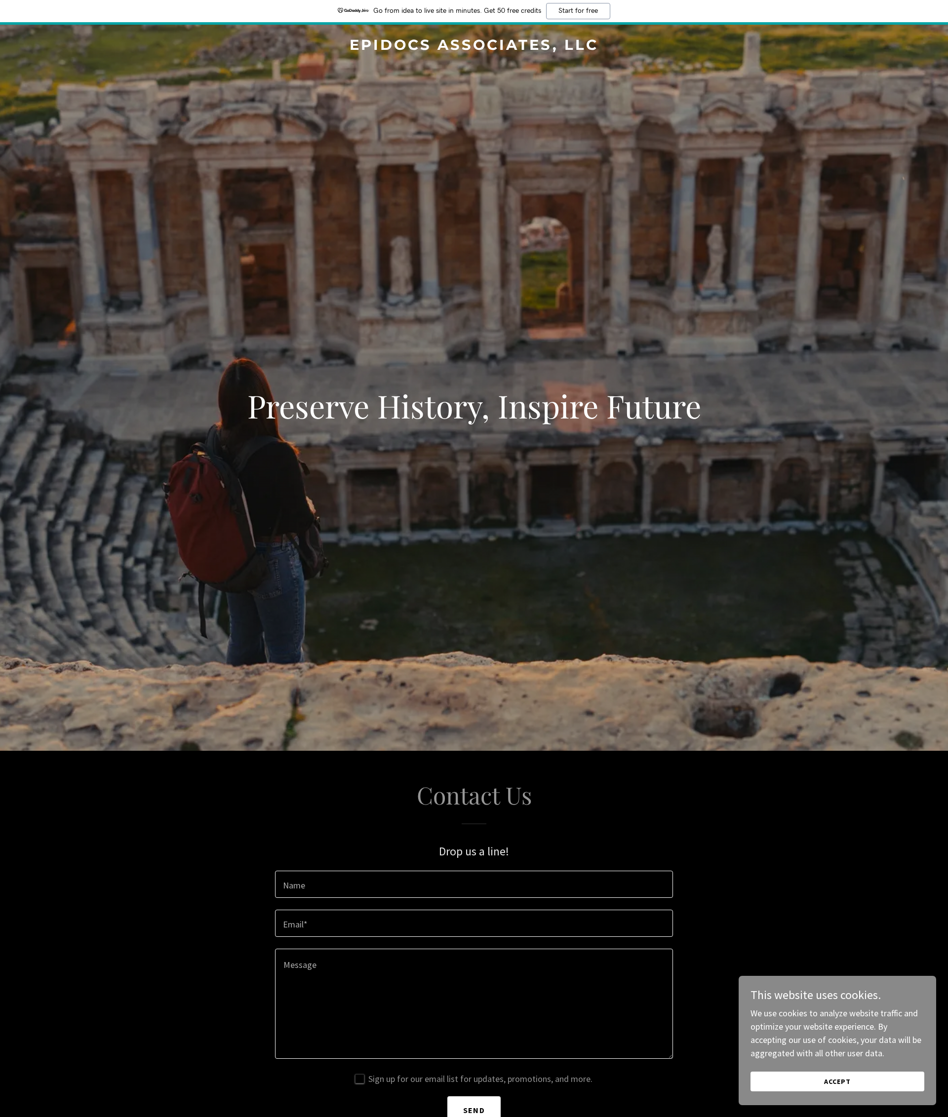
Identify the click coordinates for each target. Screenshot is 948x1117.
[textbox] (473, 884)
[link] (474, 46)
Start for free (578, 10)
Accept (837, 1081)
